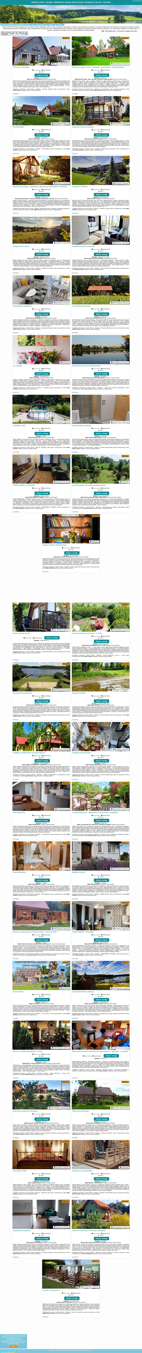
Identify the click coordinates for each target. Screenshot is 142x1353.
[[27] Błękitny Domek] (101, 856)
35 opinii (58, 944)
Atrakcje (51, 24)
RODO (17, 1343)
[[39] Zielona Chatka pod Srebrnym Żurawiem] (101, 1214)
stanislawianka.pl (137, 1)
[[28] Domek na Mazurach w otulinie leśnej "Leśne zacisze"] (41, 915)
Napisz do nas (89, 1350)
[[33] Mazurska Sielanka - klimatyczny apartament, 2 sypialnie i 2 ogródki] (101, 1035)
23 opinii (50, 318)
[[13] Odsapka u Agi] (41, 409)
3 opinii (110, 1003)
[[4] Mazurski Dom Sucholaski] (101, 110)
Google (4, 1336)
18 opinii (47, 824)
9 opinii (108, 198)
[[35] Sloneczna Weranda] (101, 1094)
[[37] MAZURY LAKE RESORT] (101, 1154)
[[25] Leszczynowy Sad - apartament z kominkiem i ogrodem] (101, 796)
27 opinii (110, 139)
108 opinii (81, 557)
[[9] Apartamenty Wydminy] (41, 289)
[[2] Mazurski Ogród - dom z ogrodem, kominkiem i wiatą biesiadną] (101, 51)
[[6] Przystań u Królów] (101, 170)
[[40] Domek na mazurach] (71, 1274)
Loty (33, 24)
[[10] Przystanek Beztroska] (101, 289)
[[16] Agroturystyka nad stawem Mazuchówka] (101, 469)
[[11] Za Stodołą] (41, 349)
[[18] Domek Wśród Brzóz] (41, 617)
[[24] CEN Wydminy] (41, 796)
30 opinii (47, 139)
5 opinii (50, 705)
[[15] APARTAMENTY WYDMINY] (41, 469)
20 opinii (47, 437)
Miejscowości (24, 24)
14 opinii (49, 1242)
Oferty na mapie (15, 24)
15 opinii (109, 318)
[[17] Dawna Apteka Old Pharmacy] (71, 528)
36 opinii (109, 764)
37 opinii (46, 378)
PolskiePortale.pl (11, 1352)
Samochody (42, 24)
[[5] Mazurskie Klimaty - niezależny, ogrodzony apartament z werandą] (41, 170)
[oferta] (52, 63)
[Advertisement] (71, 588)
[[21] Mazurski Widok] (101, 676)
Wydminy (66, 38)
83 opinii (107, 705)
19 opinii (112, 645)
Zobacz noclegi (42, 75)
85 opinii (114, 497)
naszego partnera (36, 90)
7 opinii (49, 258)
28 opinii (49, 79)
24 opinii (110, 944)
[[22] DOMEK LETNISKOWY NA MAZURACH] (41, 736)
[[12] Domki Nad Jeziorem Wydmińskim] (101, 349)
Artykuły (60, 24)
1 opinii (118, 824)
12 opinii (114, 1242)
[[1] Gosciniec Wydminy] (41, 51)
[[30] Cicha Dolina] (41, 975)
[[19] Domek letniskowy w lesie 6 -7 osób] (101, 617)
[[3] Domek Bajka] (41, 110)
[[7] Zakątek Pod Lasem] (41, 230)
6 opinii (110, 258)
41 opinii (47, 1003)
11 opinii (120, 79)
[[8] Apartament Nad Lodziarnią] (101, 230)
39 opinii (108, 1123)
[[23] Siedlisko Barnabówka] (101, 736)
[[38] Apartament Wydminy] (41, 1214)
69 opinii (51, 1123)
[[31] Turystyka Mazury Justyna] (101, 975)
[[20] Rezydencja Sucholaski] (41, 676)
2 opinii (61, 198)
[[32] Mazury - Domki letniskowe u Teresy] (41, 1035)
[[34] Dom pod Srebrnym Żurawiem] (41, 1094)
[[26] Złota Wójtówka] (41, 856)
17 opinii (112, 378)
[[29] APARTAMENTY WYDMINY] (101, 915)
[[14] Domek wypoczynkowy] (101, 409)
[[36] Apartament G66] (41, 1154)
